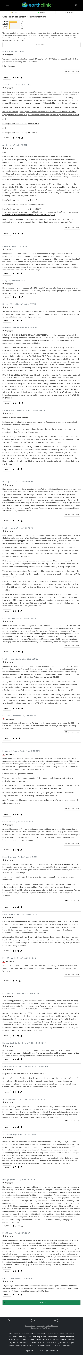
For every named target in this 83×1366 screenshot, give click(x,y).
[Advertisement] (41, 1311)
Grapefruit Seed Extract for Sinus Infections (24, 16)
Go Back (43, 1303)
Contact (33, 1328)
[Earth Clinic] (38, 5)
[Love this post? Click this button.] (13, 738)
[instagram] (56, 1320)
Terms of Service (30, 1326)
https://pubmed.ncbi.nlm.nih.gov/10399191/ (20, 132)
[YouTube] (33, 1320)
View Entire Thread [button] (73, 71)
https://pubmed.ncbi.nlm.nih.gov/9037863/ (20, 124)
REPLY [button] (7, 77)
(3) (6, 28)
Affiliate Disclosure (52, 1326)
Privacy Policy (41, 1326)
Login (39, 1328)
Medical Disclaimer (37, 1345)
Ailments (14, 12)
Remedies (42, 12)
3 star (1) (5, 24)
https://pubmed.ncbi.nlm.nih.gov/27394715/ (20, 200)
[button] (12, 5)
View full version (47, 1328)
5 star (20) (6, 21)
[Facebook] (9, 1320)
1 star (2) (5, 26)
